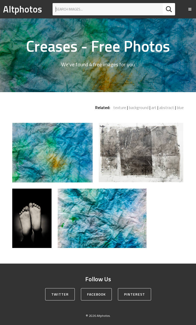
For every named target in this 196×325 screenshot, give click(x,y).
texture (119, 107)
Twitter (60, 294)
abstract (166, 107)
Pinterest (134, 294)
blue (180, 107)
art (153, 107)
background (139, 107)
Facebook (96, 294)
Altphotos (22, 9)
